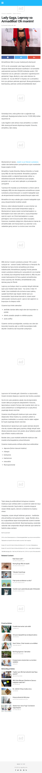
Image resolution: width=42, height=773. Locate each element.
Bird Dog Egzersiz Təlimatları (21, 651)
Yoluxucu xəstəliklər (6, 13)
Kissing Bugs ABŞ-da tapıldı (21, 563)
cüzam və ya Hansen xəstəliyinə (27, 162)
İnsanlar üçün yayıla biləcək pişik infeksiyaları (26, 589)
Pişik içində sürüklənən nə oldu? (22, 580)
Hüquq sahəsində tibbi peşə (21, 697)
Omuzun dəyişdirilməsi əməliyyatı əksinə (25, 635)
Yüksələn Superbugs (19, 572)
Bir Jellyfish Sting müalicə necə (22, 689)
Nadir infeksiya (17, 13)
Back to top (21, 764)
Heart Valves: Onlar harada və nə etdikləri (25, 643)
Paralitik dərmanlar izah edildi (22, 626)
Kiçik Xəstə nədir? (18, 559)
